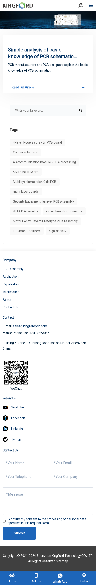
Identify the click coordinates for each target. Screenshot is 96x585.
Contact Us (10, 307)
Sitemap (62, 561)
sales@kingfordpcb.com (30, 326)
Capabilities (11, 284)
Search (84, 18)
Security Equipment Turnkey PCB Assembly (43, 201)
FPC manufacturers (27, 231)
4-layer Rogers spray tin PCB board (37, 142)
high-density (57, 231)
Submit (19, 533)
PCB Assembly (13, 269)
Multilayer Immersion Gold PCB (34, 182)
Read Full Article (23, 87)
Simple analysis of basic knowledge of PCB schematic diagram (41, 53)
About (7, 300)
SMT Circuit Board (25, 172)
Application (11, 276)
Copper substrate (25, 152)
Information (11, 292)
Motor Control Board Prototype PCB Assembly (45, 221)
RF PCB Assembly (25, 211)
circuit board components (64, 211)
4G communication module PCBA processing (44, 162)
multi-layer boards (26, 191)
